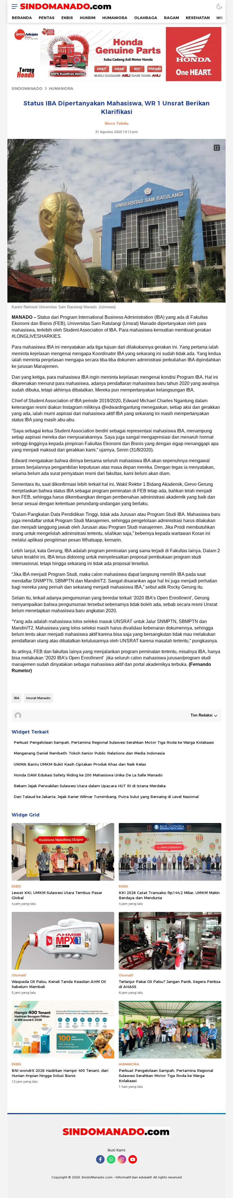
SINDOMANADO (27, 88)
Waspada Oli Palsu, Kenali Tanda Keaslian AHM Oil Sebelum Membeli (59, 984)
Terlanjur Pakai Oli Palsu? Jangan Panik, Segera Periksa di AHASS (169, 984)
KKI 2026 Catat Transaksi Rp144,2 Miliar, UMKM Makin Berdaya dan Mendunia (169, 895)
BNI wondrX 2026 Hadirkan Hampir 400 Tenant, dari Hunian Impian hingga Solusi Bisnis (60, 1073)
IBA (16, 698)
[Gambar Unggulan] (116, 301)
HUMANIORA (61, 88)
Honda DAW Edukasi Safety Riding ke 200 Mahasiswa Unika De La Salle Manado (88, 775)
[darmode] (219, 6)
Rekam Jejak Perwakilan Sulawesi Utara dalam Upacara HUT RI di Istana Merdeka (90, 786)
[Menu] (13, 6)
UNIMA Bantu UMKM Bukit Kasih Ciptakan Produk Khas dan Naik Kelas (80, 764)
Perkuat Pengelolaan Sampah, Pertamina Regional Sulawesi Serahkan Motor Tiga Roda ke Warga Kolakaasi (114, 742)
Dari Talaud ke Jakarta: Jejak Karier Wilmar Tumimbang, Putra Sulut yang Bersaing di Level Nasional (106, 796)
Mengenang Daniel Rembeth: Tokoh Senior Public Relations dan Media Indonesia (89, 753)
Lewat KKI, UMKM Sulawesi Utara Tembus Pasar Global (57, 895)
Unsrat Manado (38, 698)
